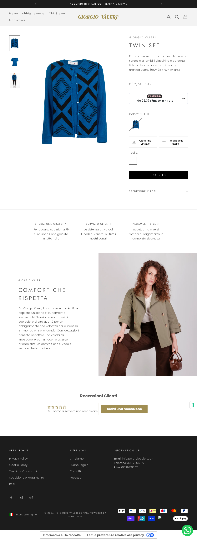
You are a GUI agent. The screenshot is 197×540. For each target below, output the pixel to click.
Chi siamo (77, 458)
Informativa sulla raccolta (62, 535)
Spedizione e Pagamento (26, 478)
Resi (12, 484)
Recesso (75, 478)
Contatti (75, 471)
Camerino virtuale (145, 142)
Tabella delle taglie (175, 142)
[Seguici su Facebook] (11, 497)
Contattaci (17, 20)
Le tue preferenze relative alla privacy (115, 535)
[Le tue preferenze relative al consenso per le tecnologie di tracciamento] (193, 405)
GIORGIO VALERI (142, 37)
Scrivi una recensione (124, 409)
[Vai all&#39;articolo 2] (14, 62)
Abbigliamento (33, 13)
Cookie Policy (18, 465)
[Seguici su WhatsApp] (31, 497)
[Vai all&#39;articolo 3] (14, 81)
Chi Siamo (57, 13)
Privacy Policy (18, 458)
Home (13, 13)
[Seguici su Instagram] (21, 497)
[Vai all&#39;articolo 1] (14, 43)
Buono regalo (79, 465)
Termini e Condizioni (23, 471)
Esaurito (158, 175)
